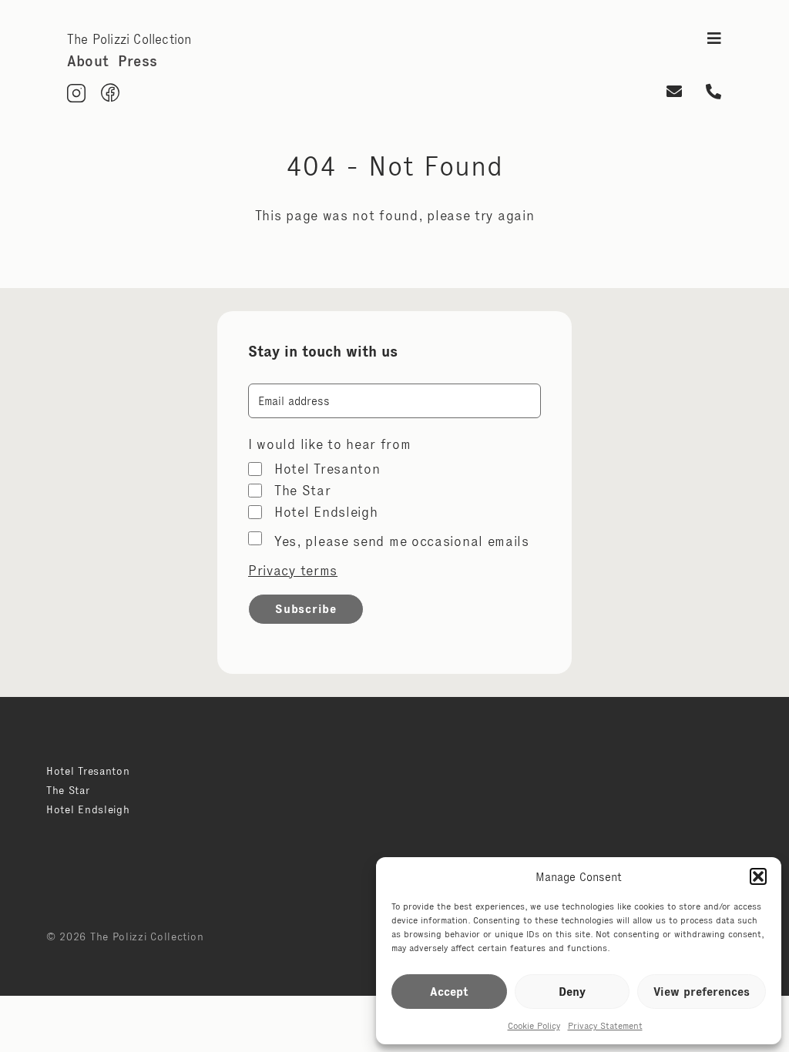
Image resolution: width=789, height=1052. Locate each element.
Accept (449, 991)
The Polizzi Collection (129, 39)
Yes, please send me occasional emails (401, 541)
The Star (302, 490)
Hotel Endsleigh (326, 512)
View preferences (701, 991)
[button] (758, 876)
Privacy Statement (605, 1025)
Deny (572, 991)
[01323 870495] (714, 93)
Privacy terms (292, 570)
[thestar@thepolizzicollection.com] (674, 93)
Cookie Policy (534, 1025)
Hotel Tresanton (327, 469)
